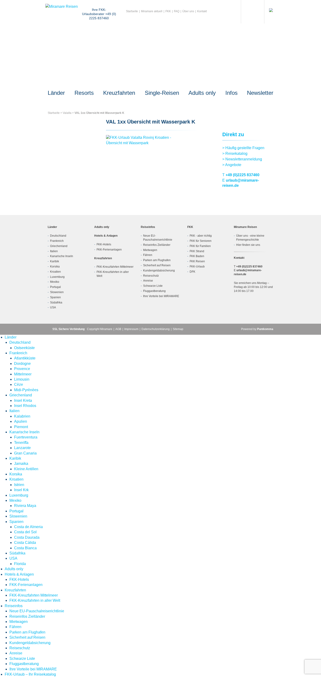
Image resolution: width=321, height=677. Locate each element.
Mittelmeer (22, 374)
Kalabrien (22, 416)
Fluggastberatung (154, 291)
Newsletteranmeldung (242, 159)
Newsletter (260, 93)
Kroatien (55, 271)
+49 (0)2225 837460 (242, 175)
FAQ (176, 11)
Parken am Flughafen (157, 260)
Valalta (67, 113)
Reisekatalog (234, 153)
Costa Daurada (26, 537)
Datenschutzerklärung (155, 329)
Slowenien (57, 292)
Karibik (54, 261)
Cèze (18, 384)
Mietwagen (150, 250)
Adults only (202, 93)
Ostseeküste (24, 348)
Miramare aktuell (151, 11)
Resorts (84, 93)
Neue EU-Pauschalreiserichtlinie (36, 611)
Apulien (20, 421)
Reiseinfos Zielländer (156, 245)
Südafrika (56, 302)
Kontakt (202, 11)
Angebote (231, 165)
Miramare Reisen (245, 227)
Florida (20, 564)
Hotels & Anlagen (105, 235)
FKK (168, 11)
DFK (192, 271)
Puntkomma (265, 329)
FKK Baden (197, 256)
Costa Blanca (25, 548)
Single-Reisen (162, 93)
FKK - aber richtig (201, 235)
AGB (118, 329)
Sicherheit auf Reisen (157, 265)
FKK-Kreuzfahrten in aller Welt (34, 600)
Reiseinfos (148, 227)
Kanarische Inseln (61, 256)
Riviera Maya (25, 506)
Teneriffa (21, 443)
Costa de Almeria (28, 527)
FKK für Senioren (200, 241)
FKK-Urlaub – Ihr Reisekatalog (30, 674)
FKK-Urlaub (197, 266)
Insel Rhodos (25, 406)
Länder (56, 93)
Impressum (131, 329)
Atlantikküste (24, 358)
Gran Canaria (25, 453)
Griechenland (58, 246)
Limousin (21, 379)
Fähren (147, 255)
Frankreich (57, 241)
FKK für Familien (200, 246)
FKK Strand (197, 251)
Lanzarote (22, 448)
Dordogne (22, 364)
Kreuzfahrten (119, 93)
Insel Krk (21, 490)
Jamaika (21, 464)
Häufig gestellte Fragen (243, 148)
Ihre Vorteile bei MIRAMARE (161, 296)
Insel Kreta (23, 400)
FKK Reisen (197, 261)
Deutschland (58, 235)
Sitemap (178, 329)
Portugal (55, 287)
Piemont (21, 427)
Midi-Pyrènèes (26, 390)
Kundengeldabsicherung (159, 270)
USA (53, 307)
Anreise (148, 280)
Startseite (132, 11)
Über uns (188, 11)
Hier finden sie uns (248, 245)
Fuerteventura (25, 437)
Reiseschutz (151, 275)
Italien (54, 251)
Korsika (55, 266)
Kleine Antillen (26, 469)
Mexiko (54, 281)
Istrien (19, 485)
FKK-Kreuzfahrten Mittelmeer (115, 266)
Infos (231, 93)
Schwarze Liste (153, 285)
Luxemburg (57, 277)
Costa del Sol (25, 532)
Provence (22, 369)
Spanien (55, 297)
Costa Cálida (25, 543)
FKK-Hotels (104, 244)
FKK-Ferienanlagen (109, 249)
